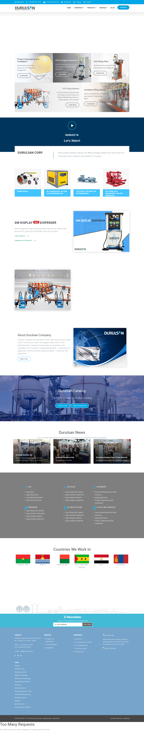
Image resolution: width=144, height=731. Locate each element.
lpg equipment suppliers (23, 707)
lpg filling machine (21, 672)
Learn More (100, 73)
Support (88, 2)
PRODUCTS (91, 8)
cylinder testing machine (23, 694)
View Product (20, 236)
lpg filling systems (20, 697)
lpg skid (17, 665)
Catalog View (62, 405)
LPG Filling (30, 718)
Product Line (79, 651)
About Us (78, 639)
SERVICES (103, 8)
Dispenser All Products (23, 240)
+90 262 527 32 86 (35, 2)
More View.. (24, 359)
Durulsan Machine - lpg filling (120, 718)
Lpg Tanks (56, 718)
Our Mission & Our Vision (83, 642)
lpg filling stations (20, 688)
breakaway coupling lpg (23, 678)
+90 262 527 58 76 (52, 2)
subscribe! (87, 624)
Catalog (78, 2)
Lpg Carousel (38, 718)
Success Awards (81, 648)
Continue (81, 292)
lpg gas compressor (21, 675)
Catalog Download (79, 405)
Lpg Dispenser (47, 718)
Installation (50, 648)
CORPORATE (78, 8)
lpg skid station (20, 704)
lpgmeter (18, 701)
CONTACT (123, 7)
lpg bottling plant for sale (23, 691)
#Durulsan (67, 2)
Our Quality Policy (81, 645)
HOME (69, 8)
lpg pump (18, 685)
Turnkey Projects (51, 644)
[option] (72, 29)
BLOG (113, 8)
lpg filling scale (19, 669)
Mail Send (20, 2)
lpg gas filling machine (22, 681)
